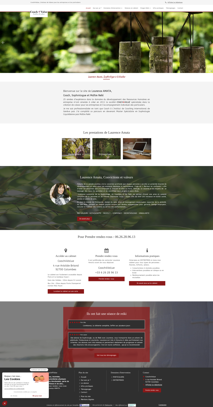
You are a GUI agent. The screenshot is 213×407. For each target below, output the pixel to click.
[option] (106, 42)
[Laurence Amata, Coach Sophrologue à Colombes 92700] (39, 12)
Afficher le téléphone (175, 2)
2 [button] (211, 71)
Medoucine (108, 405)
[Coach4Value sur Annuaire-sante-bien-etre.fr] (132, 405)
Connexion (162, 405)
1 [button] (209, 71)
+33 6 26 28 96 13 (106, 272)
